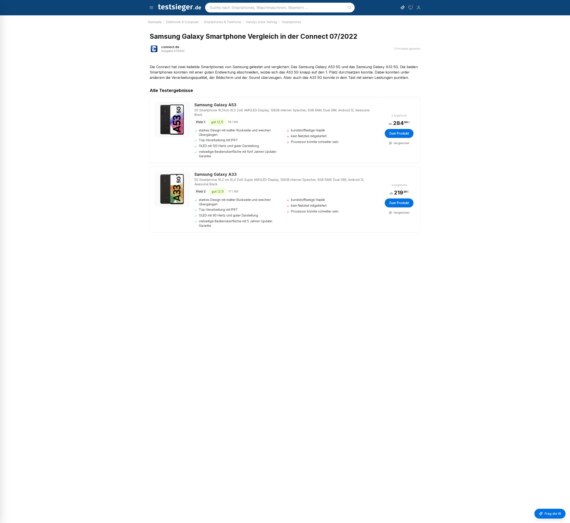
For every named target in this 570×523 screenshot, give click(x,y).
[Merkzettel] (410, 7)
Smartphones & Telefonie (222, 22)
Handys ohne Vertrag (261, 22)
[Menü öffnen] (151, 7)
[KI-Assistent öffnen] (402, 7)
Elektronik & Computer (182, 22)
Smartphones (291, 22)
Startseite (155, 22)
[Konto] (418, 7)
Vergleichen (401, 143)
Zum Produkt (399, 133)
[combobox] (280, 7)
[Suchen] (349, 7)
